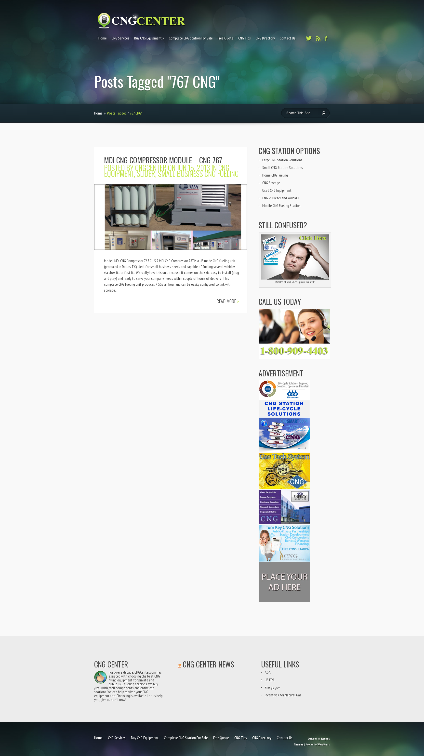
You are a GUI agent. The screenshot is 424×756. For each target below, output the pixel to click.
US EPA (270, 679)
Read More (227, 301)
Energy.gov (272, 687)
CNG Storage (271, 182)
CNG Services (120, 38)
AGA (268, 672)
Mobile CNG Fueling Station (281, 205)
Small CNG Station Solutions (282, 167)
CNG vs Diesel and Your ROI (280, 197)
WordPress (324, 744)
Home (102, 38)
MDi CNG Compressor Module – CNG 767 (163, 160)
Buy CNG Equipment (148, 38)
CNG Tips (244, 38)
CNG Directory (265, 38)
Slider (146, 173)
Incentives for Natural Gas (283, 694)
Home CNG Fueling (275, 175)
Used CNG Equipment (277, 190)
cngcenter (150, 167)
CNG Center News (208, 664)
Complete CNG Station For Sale (191, 38)
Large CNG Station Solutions (282, 159)
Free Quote (225, 38)
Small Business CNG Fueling (198, 173)
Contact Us (287, 38)
